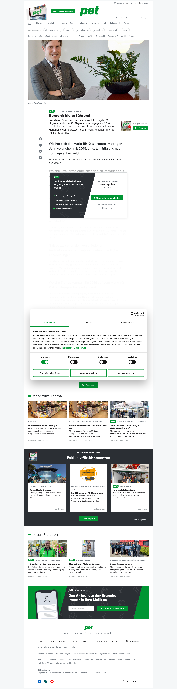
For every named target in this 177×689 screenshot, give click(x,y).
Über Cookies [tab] (127, 323)
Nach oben (130, 681)
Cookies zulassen (126, 373)
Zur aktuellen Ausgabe (63, 11)
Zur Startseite (88, 385)
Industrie (63, 641)
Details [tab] (88, 323)
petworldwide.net (45, 653)
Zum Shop (132, 3)
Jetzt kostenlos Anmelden (112, 608)
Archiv (114, 641)
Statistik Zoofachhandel (66, 663)
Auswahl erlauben (88, 373)
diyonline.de (105, 653)
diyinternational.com (121, 653)
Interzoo (68, 30)
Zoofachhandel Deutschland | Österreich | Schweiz (80, 660)
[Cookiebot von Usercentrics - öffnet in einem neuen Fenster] (132, 314)
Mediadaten (101, 673)
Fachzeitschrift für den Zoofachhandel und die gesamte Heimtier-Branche (57, 36)
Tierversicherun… (52, 30)
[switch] (74, 362)
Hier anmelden (107, 208)
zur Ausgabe (88, 518)
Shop (65, 647)
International (100, 641)
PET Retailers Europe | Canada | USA (119, 660)
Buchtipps (98, 30)
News (41, 641)
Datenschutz (80, 348)
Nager (125, 30)
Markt (75, 641)
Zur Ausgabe (140, 128)
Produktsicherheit (70, 673)
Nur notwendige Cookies (51, 373)
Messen (86, 641)
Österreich (112, 30)
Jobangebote (43, 647)
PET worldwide (49, 660)
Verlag (73, 647)
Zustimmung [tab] (49, 323)
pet (39, 660)
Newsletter (120, 3)
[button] (40, 138)
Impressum (66, 348)
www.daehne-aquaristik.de (85, 653)
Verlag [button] (143, 18)
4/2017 (90, 36)
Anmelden (145, 3)
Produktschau (83, 30)
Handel (51, 641)
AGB (92, 673)
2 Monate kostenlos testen (107, 198)
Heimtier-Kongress (64, 653)
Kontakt (84, 673)
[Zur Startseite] (88, 627)
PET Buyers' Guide (45, 663)
